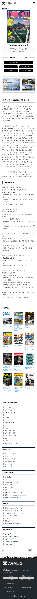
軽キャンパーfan (10, 490)
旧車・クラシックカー (11, 435)
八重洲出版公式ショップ (18, 62)
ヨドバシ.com (26, 70)
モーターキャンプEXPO (12, 515)
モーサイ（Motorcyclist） (12, 541)
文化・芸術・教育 (10, 433)
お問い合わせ (10, 591)
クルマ (7, 415)
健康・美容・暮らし (11, 430)
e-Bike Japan (9, 544)
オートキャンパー (10, 464)
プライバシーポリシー (26, 580)
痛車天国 (7, 521)
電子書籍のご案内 (26, 576)
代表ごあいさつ (11, 583)
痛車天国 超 (8, 477)
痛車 (6, 438)
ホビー (7, 425)
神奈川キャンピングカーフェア (14, 508)
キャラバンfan (9, 487)
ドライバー (8, 456)
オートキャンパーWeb (11, 536)
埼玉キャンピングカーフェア (13, 510)
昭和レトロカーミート (11, 518)
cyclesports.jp (9, 534)
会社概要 (10, 580)
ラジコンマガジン (10, 466)
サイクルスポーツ (10, 459)
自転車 (7, 440)
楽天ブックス (26, 67)
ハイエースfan (9, 484)
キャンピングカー (10, 412)
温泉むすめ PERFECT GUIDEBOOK (15, 495)
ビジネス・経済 (9, 422)
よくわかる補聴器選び (11, 497)
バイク (4, 8)
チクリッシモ (9, 479)
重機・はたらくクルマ (11, 443)
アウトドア (8, 407)
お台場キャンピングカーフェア (14, 513)
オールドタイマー (10, 461)
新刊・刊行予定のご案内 (10, 587)
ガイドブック (9, 410)
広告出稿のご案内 (26, 587)
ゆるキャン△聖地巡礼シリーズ (14, 492)
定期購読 (10, 576)
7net (10, 70)
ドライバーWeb (9, 539)
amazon (11, 67)
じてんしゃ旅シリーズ (11, 482)
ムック (7, 428)
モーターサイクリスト (11, 454)
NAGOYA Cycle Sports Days (13, 523)
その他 (7, 417)
